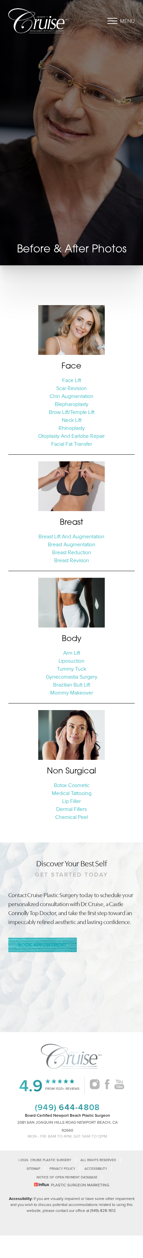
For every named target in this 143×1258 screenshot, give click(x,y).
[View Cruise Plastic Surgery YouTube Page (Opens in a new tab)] (119, 1085)
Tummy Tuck (71, 668)
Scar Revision (71, 388)
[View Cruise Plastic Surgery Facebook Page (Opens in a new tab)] (107, 1085)
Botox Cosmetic (71, 785)
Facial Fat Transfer (71, 443)
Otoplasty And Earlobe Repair (71, 435)
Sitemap (33, 1168)
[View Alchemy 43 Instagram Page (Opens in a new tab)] (94, 1085)
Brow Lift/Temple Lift (71, 412)
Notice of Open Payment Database (67, 1177)
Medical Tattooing (71, 793)
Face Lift (71, 380)
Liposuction (71, 660)
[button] (112, 21)
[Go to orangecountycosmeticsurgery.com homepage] (40, 20)
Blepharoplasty (71, 404)
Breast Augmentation (71, 544)
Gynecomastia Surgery (71, 676)
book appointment (42, 945)
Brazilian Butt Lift (71, 684)
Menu (127, 21)
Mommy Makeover (71, 692)
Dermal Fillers (71, 809)
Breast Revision (71, 560)
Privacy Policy (62, 1168)
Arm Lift (71, 652)
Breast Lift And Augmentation (71, 536)
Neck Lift (71, 420)
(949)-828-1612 (103, 1210)
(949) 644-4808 (67, 1107)
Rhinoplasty (72, 427)
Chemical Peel (71, 817)
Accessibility (95, 1168)
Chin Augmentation (71, 396)
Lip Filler (71, 801)
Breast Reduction (71, 552)
